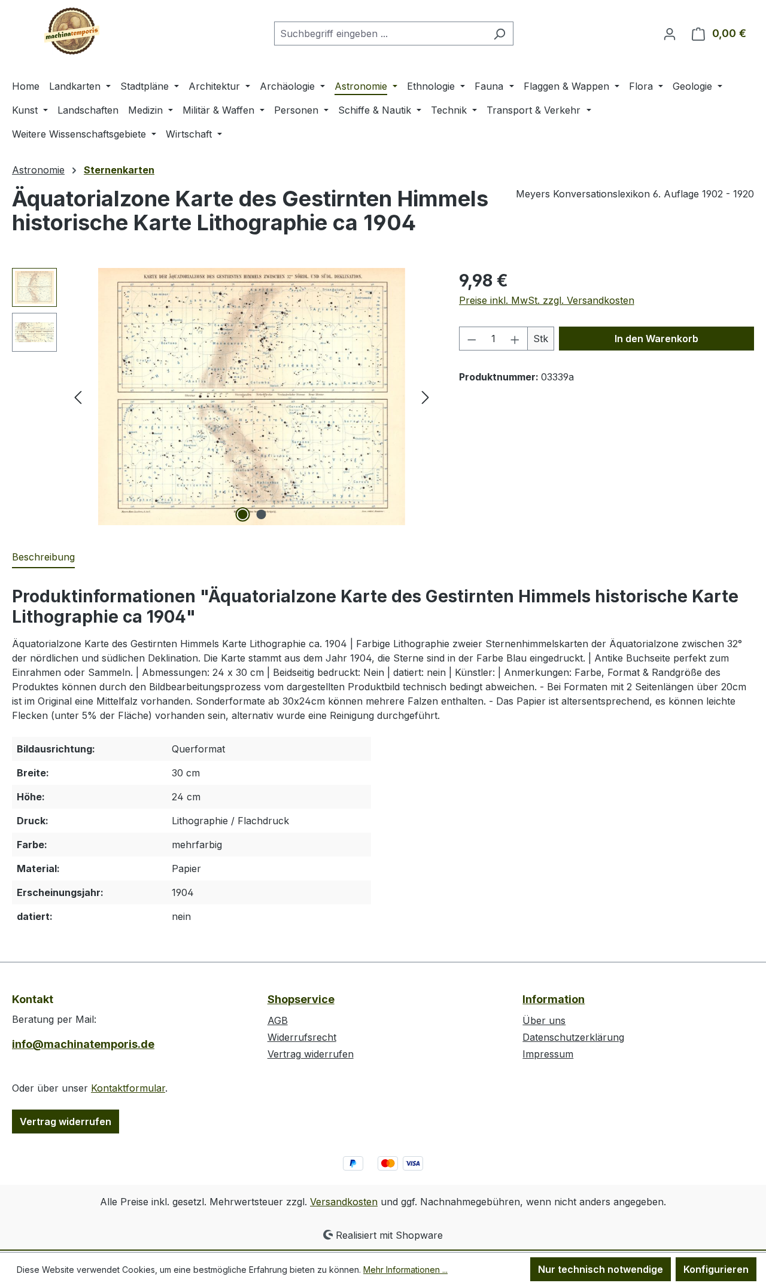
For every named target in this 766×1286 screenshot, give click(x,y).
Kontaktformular (128, 1088)
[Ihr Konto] (669, 33)
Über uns (544, 1020)
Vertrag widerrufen (65, 1121)
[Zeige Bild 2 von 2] (261, 514)
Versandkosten (344, 1202)
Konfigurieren (716, 1269)
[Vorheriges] (78, 396)
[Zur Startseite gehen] (72, 31)
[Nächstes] (425, 396)
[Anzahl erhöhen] (515, 339)
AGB (278, 1020)
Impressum (547, 1054)
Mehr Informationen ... (405, 1269)
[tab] (43, 557)
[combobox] (380, 33)
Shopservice (301, 999)
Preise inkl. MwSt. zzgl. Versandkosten (546, 300)
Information (553, 999)
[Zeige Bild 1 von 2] (242, 514)
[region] (223, 396)
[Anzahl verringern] (471, 339)
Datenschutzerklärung (573, 1037)
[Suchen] (499, 33)
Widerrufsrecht (302, 1037)
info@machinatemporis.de (83, 1044)
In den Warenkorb (656, 339)
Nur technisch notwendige (600, 1269)
